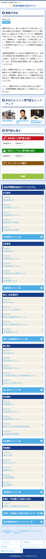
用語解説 (6, 22)
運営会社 (27, 542)
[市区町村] (19, 143)
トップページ (5, 542)
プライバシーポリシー (31, 546)
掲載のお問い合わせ (8, 551)
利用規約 (4, 546)
